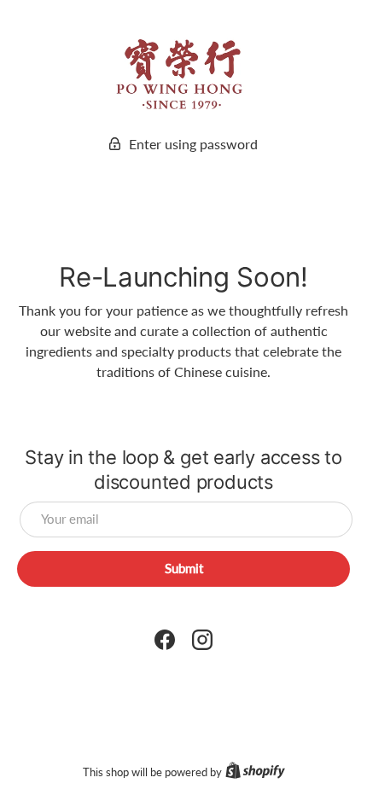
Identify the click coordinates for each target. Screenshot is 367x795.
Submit (184, 568)
